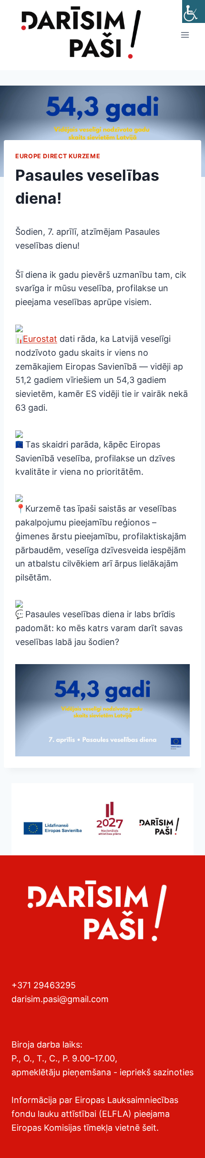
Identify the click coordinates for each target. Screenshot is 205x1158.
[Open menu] (185, 35)
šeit (149, 1128)
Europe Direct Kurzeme (57, 156)
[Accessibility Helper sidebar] (193, 11)
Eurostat (40, 339)
